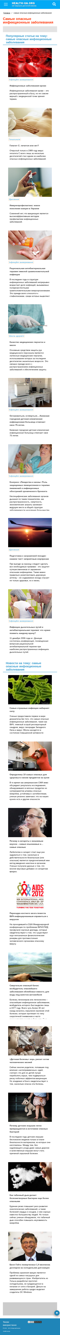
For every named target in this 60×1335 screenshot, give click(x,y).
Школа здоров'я (16, 336)
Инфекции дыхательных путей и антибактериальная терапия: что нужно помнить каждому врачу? (30, 630)
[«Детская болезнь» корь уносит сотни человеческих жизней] (30, 1040)
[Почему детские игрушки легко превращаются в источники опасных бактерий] (30, 1107)
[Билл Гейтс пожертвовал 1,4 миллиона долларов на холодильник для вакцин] (30, 1246)
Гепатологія (14, 139)
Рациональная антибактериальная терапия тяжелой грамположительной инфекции (29, 271)
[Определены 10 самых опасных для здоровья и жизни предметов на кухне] (30, 756)
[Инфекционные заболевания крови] (30, 62)
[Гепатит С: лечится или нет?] (30, 122)
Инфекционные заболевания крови (28, 86)
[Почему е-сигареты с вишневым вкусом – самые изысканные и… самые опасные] (30, 822)
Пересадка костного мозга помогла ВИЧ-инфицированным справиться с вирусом (29, 916)
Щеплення (14, 199)
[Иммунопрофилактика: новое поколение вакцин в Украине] (30, 182)
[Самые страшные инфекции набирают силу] (30, 689)
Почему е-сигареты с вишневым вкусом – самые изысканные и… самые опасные (26, 844)
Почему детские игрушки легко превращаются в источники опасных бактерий (29, 1128)
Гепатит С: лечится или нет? (24, 145)
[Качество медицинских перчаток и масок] (30, 318)
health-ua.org (24, 4)
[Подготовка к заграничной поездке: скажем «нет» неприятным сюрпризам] (30, 532)
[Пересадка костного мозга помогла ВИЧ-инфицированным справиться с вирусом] (30, 894)
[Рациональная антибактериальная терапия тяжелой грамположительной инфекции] (30, 245)
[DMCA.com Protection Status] (34, 1323)
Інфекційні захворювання (21, 79)
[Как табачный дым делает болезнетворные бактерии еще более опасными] (30, 1176)
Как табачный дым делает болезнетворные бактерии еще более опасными (29, 1198)
